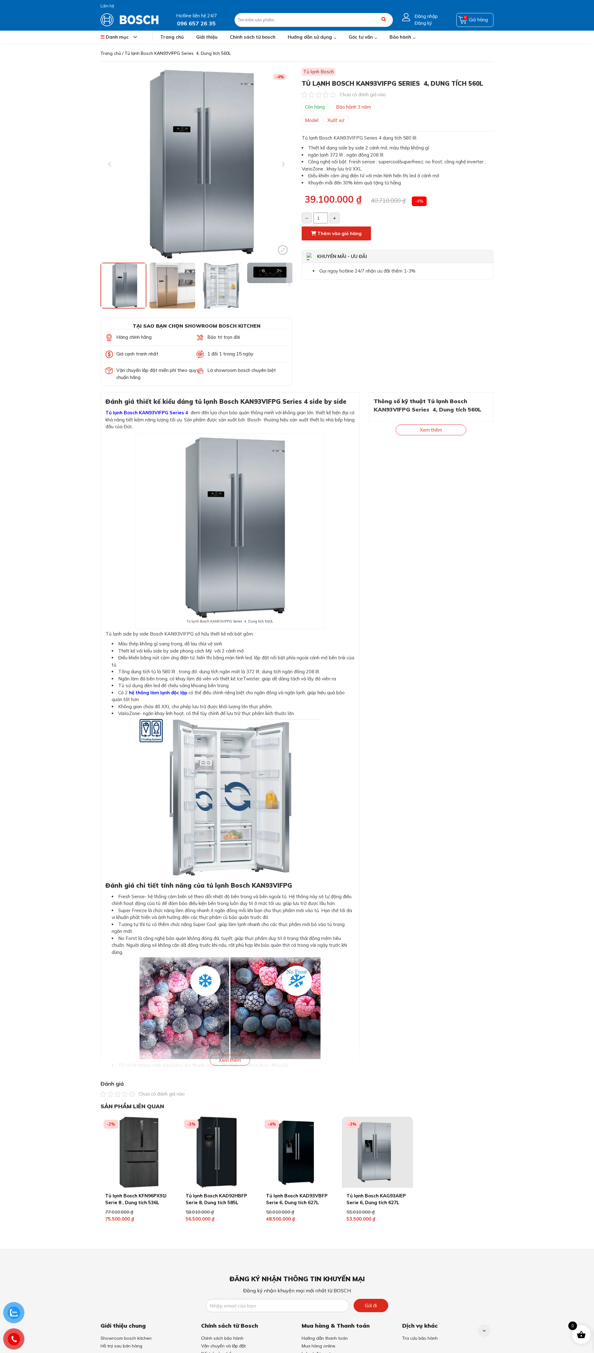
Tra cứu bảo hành (420, 1338)
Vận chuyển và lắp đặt (223, 1346)
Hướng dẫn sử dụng (310, 37)
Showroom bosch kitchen (126, 1338)
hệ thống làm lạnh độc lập (158, 693)
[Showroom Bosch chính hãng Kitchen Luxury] (129, 19)
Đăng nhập (426, 16)
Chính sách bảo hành (222, 1338)
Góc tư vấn (361, 37)
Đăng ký (423, 23)
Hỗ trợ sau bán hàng (121, 1346)
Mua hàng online (318, 1346)
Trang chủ (172, 37)
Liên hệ (107, 5)
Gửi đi (371, 1305)
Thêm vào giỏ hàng (339, 233)
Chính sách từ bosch (252, 37)
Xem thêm (230, 1060)
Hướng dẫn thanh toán (325, 1338)
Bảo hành (400, 37)
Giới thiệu (206, 37)
